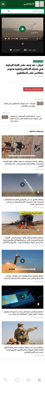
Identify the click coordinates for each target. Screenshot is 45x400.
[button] (3, 4)
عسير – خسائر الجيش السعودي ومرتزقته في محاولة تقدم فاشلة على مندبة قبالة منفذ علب (26, 118)
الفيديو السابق (39, 99)
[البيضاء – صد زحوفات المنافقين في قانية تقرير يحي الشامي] (40, 105)
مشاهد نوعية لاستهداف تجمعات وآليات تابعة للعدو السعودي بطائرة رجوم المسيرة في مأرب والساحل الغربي (23, 163)
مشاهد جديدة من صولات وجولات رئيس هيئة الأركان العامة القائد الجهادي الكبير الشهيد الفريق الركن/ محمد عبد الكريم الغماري (23, 350)
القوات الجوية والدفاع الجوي (31, 213)
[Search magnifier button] (9, 11)
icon (22, 146)
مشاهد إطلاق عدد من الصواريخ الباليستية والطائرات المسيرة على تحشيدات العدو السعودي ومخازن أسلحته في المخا (23, 202)
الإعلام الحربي (38, 61)
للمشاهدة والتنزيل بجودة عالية (33, 89)
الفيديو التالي (6, 113)
